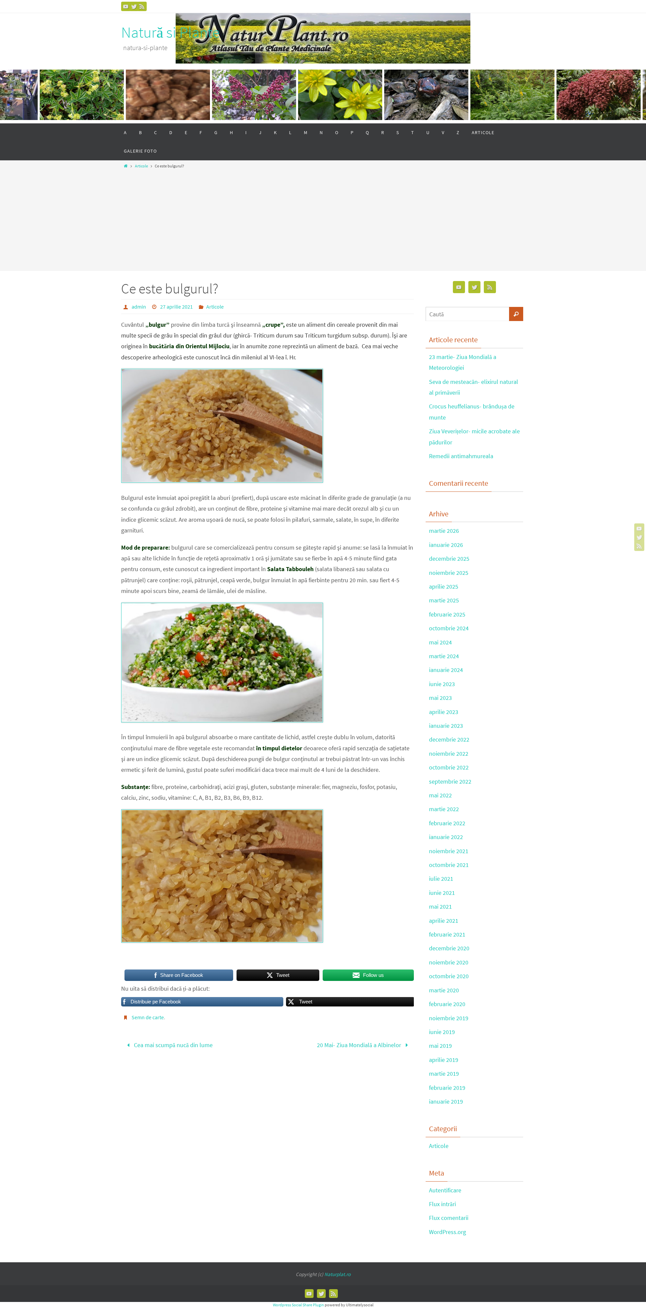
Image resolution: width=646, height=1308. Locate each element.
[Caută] (516, 314)
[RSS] (142, 6)
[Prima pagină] (126, 165)
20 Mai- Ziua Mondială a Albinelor (359, 1045)
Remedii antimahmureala (461, 456)
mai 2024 (440, 642)
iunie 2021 (442, 893)
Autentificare (445, 1190)
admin (139, 306)
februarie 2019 (447, 1088)
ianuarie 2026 (446, 545)
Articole (141, 165)
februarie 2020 (447, 1004)
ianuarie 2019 (446, 1101)
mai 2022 (440, 795)
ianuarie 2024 (446, 670)
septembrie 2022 (450, 781)
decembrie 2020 (449, 948)
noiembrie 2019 (448, 1018)
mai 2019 (440, 1045)
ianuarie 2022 (446, 837)
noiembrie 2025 (448, 573)
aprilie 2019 (443, 1060)
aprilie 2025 (443, 586)
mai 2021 (440, 906)
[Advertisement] (323, 218)
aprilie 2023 (443, 712)
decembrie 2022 (449, 739)
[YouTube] (126, 6)
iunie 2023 (442, 684)
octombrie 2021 (449, 865)
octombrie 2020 (449, 976)
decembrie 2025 (449, 558)
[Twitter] (134, 6)
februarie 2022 (447, 823)
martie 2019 (444, 1073)
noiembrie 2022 (448, 753)
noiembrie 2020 (448, 962)
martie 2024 (444, 656)
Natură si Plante (170, 32)
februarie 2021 (447, 934)
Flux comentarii (448, 1218)
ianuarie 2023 (446, 725)
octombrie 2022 (449, 767)
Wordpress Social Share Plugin (299, 1304)
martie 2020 (444, 990)
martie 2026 (444, 530)
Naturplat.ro (337, 1274)
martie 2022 (444, 809)
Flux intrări (442, 1204)
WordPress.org (447, 1232)
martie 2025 (444, 600)
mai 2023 (440, 698)
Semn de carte (148, 1017)
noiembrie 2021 (448, 851)
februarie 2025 (447, 614)
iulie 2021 (441, 878)
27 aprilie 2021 (176, 306)
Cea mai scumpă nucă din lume (173, 1045)
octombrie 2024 (449, 628)
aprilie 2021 (443, 920)
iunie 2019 (442, 1032)
